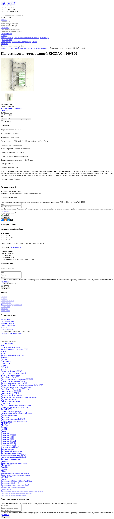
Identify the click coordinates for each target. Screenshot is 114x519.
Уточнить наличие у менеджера (19, 119)
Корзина (4, 20)
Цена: (3, 106)
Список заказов (7, 329)
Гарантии (4, 110)
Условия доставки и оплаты (11, 108)
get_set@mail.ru (15, 247)
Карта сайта (5, 311)
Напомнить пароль (8, 321)
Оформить (5, 28)
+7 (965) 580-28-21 (8, 4)
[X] (11, 220)
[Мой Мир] (8, 220)
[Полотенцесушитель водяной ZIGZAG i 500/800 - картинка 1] (17, 91)
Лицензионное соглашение (11, 333)
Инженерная (10, 30)
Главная (4, 297)
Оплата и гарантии (8, 325)
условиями (5, 211)
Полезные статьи (7, 301)
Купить (4, 119)
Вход (3, 2)
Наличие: (4, 104)
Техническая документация (11, 305)
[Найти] (23, 46)
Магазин (4, 299)
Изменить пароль (7, 323)
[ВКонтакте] (2, 220)
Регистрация (11, 2)
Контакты (4, 309)
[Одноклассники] (5, 220)
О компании (5, 307)
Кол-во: (4, 112)
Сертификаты (6, 303)
